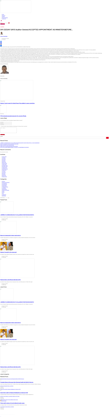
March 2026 (4, 162)
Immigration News (5, 186)
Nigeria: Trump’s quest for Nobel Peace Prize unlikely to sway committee (17, 103)
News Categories (5, 17)
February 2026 (4, 163)
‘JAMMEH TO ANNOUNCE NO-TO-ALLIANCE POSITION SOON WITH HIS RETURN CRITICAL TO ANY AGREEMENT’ (20, 142)
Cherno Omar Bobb (3, 36)
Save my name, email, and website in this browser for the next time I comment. (14, 126)
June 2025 (4, 172)
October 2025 (4, 167)
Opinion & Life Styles (5, 190)
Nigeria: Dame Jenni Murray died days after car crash (9, 146)
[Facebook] (54, 41)
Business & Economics (5, 182)
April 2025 (3, 174)
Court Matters (4, 183)
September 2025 (5, 168)
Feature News (4, 185)
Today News (4, 194)
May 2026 (3, 160)
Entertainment (4, 184)
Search (1, 136)
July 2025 (3, 171)
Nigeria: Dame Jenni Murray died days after (10, 279)
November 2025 (4, 166)
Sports (3, 192)
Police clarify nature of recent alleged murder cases (12, 403)
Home (3, 14)
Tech (3, 193)
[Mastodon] (54, 43)
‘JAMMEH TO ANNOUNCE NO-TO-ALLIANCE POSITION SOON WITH (17, 214)
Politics (3, 191)
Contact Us (4, 18)
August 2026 (4, 156)
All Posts (3, 181)
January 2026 (4, 164)
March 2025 (4, 175)
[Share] (54, 45)
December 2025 (4, 165)
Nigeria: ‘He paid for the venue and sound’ (7, 145)
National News (4, 189)
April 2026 (3, 161)
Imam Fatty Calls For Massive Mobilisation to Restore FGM (14, 392)
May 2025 (3, 173)
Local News (2, 26)
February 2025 (4, 176)
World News (4, 195)
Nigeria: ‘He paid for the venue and (8, 252)
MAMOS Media (3, 400)
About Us (3, 15)
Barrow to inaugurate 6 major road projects (10, 235)
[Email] (54, 44)
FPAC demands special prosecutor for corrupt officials (13, 116)
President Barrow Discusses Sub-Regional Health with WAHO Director (16, 382)
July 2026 (3, 157)
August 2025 (4, 170)
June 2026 (4, 158)
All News (3, 16)
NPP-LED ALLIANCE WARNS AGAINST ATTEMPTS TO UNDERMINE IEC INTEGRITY (14, 147)
